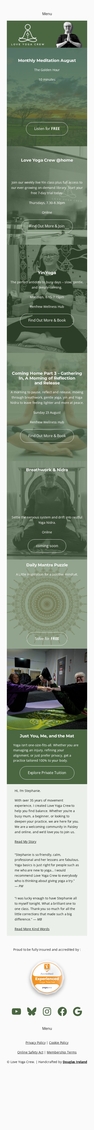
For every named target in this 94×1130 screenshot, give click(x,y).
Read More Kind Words (32, 929)
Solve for (47, 638)
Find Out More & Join (47, 226)
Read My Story (25, 841)
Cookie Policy (58, 1042)
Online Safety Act (30, 1052)
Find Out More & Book (47, 320)
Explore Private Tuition (47, 772)
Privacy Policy (36, 1042)
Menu (47, 13)
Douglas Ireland (75, 1062)
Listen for (47, 128)
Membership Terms (61, 1052)
